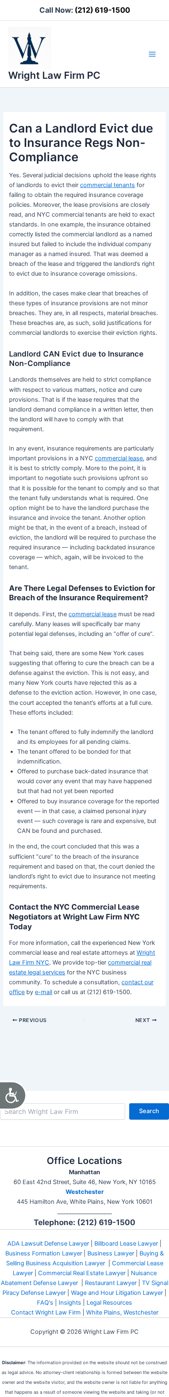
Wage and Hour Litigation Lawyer (117, 1292)
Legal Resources (109, 1302)
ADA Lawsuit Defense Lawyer (48, 1243)
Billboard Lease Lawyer (126, 1243)
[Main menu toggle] (152, 54)
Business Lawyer (110, 1253)
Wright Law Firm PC (54, 75)
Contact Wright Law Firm (46, 1312)
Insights (70, 1302)
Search (149, 1111)
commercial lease (119, 458)
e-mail (43, 992)
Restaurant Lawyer (111, 1283)
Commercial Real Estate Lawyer (82, 1273)
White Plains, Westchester (122, 1312)
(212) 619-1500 (102, 10)
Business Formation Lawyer (43, 1253)
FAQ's (45, 1302)
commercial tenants (107, 185)
